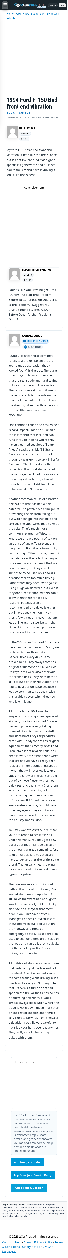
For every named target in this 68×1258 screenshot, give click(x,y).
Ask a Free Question (29, 1188)
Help (18, 1242)
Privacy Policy (43, 1242)
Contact (7, 1242)
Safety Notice (31, 1247)
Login (53, 5)
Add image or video (28, 1162)
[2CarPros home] (28, 5)
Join (62, 5)
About (28, 1242)
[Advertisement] (34, 61)
